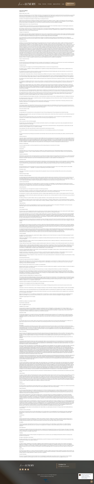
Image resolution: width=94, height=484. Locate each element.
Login (63, 4)
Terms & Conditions (44, 476)
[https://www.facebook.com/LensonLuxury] (20, 469)
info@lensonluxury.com (64, 466)
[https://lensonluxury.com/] (27, 4)
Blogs (39, 4)
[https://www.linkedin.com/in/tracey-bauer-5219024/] (28, 469)
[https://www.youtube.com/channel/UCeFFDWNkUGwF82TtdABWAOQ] (25, 469)
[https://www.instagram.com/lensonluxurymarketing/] (22, 469)
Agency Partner (56, 4)
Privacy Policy (51, 476)
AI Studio (50, 4)
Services (44, 4)
